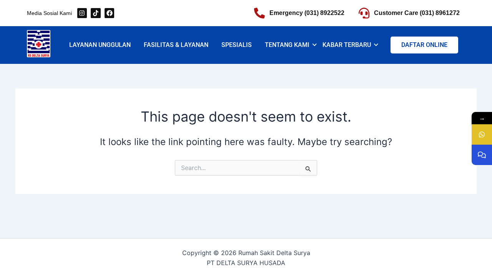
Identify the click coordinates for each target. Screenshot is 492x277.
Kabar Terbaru (346, 44)
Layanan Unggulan (100, 44)
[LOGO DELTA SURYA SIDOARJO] (38, 43)
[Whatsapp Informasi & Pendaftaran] (482, 134)
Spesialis (236, 44)
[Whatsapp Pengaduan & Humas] (482, 155)
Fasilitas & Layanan (176, 44)
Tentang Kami (287, 44)
